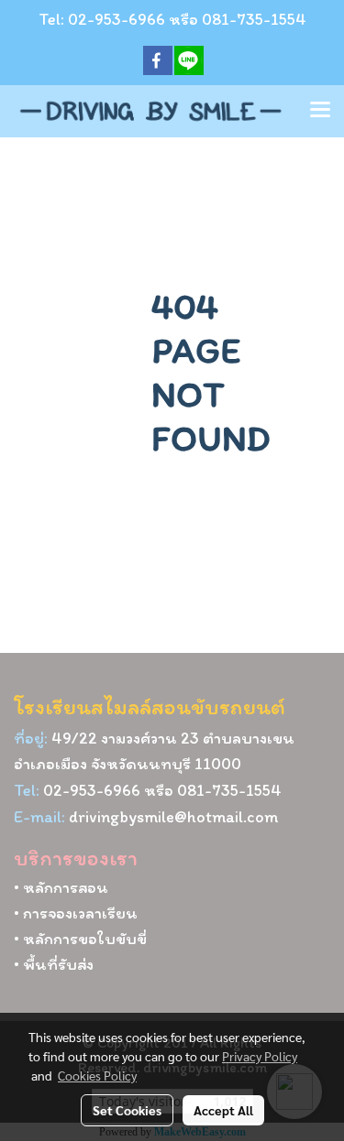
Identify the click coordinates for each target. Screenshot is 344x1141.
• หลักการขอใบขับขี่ (80, 939)
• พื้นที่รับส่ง (54, 964)
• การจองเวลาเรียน (76, 913)
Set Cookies (127, 1110)
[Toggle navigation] (320, 111)
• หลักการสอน (61, 887)
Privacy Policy (259, 1056)
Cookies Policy (97, 1075)
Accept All (223, 1110)
